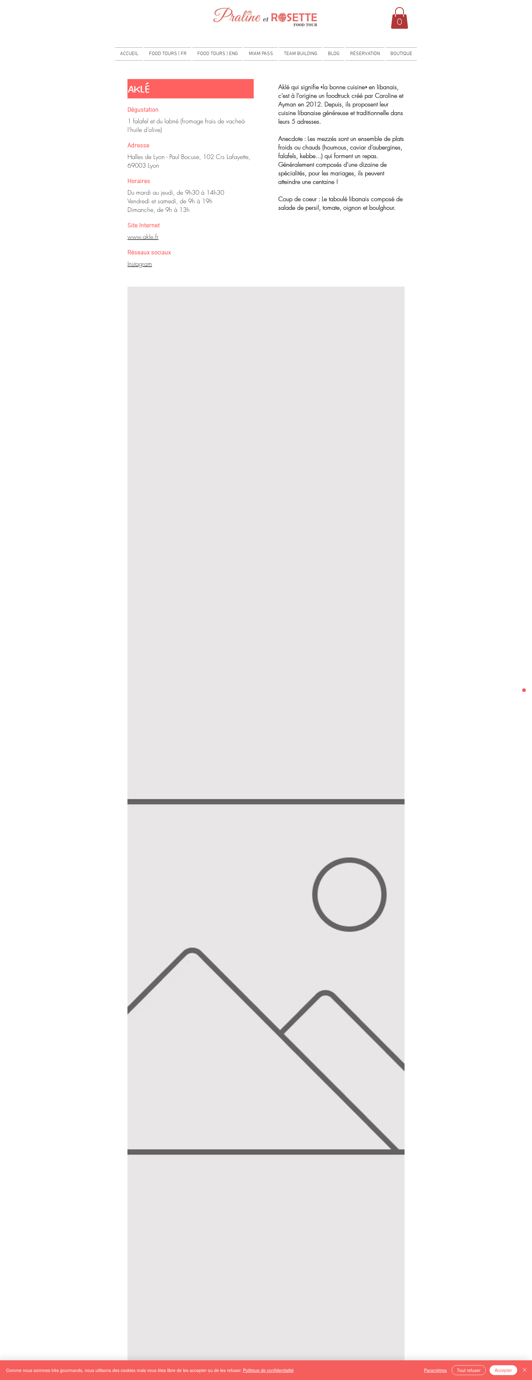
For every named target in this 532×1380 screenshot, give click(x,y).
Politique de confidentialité (268, 1370)
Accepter (503, 1370)
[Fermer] (524, 1370)
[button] (399, 18)
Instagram (139, 264)
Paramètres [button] (435, 1370)
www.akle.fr (143, 237)
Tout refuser (469, 1370)
